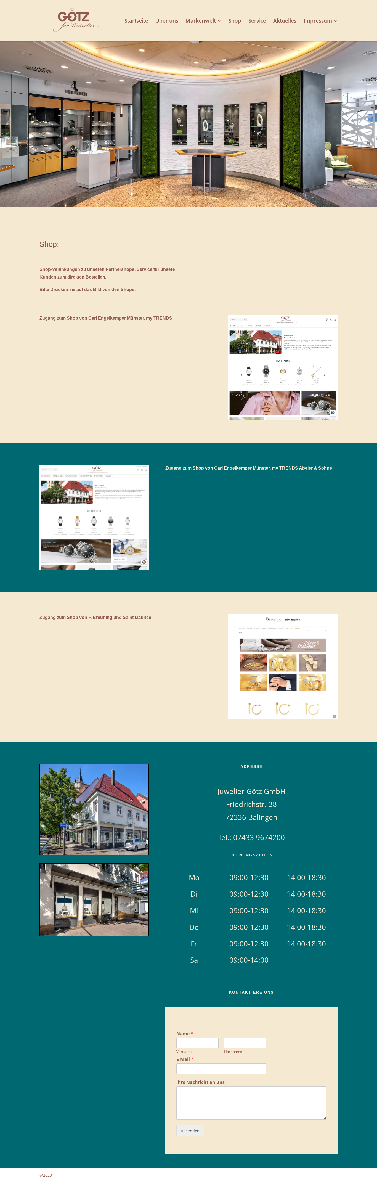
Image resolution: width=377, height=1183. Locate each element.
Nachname (233, 1051)
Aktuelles (284, 21)
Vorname (184, 1051)
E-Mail (184, 1059)
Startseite (136, 21)
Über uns (166, 21)
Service (257, 21)
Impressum (318, 21)
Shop (235, 21)
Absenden (190, 1130)
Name (184, 1034)
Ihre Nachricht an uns (200, 1082)
